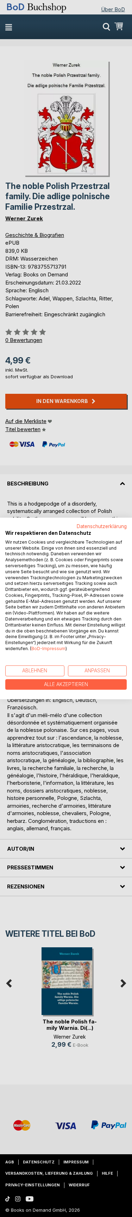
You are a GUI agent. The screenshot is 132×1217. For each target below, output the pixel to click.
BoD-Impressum (48, 648)
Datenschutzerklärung (102, 526)
